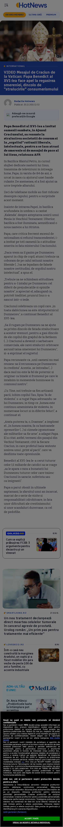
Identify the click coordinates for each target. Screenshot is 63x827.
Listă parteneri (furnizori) (14, 812)
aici (22, 761)
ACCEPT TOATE (31, 818)
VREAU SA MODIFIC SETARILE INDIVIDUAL (31, 822)
